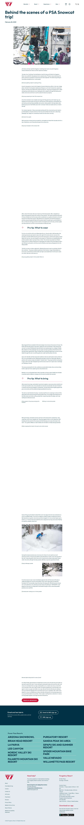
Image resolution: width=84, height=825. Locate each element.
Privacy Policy (8, 802)
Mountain (26, 4)
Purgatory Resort (55, 737)
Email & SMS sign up (50, 712)
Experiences (47, 4)
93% (66, 4)
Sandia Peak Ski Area (57, 740)
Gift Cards (7, 794)
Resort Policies (8, 808)
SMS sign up (47, 717)
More (58, 4)
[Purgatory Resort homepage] (11, 4)
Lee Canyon (15, 748)
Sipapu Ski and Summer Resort (58, 746)
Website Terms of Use (10, 805)
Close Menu (81, 10)
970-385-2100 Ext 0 (31, 786)
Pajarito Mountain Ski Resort (23, 760)
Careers (7, 788)
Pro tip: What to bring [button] (37, 378)
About (6, 783)
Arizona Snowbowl (21, 737)
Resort (35, 4)
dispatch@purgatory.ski (32, 789)
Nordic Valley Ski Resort (19, 754)
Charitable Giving (9, 786)
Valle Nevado (52, 757)
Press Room (7, 797)
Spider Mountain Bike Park (57, 753)
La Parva (13, 744)
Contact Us (7, 791)
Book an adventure (30, 700)
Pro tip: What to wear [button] (37, 227)
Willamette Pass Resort (59, 761)
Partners (7, 799)
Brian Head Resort (20, 740)
